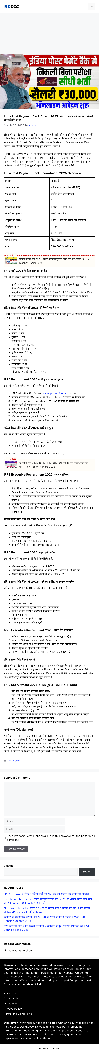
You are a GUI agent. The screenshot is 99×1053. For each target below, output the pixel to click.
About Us (10, 993)
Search (8, 865)
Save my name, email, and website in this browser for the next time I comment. (51, 837)
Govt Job (14, 760)
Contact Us (11, 998)
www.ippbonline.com (56, 393)
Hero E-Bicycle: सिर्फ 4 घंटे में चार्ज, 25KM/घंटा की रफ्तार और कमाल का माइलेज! (47, 893)
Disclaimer (10, 1003)
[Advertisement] (49, 32)
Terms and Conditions (18, 1013)
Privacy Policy (13, 1008)
